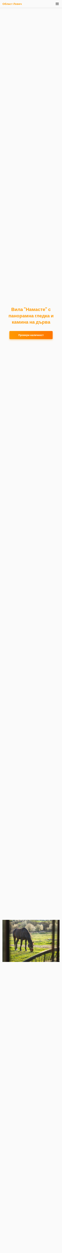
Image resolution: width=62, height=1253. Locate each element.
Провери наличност (31, 335)
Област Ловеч (12, 4)
